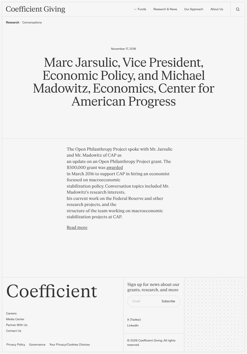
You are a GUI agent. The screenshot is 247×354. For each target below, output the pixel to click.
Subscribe (168, 301)
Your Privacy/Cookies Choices (69, 345)
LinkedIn (133, 325)
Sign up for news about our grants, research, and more (153, 287)
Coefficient (51, 292)
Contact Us (13, 331)
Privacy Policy (16, 345)
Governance (37, 345)
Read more (77, 227)
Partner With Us (16, 325)
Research (12, 22)
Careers (11, 313)
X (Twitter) (134, 320)
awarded (114, 167)
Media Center (15, 319)
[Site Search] (237, 9)
